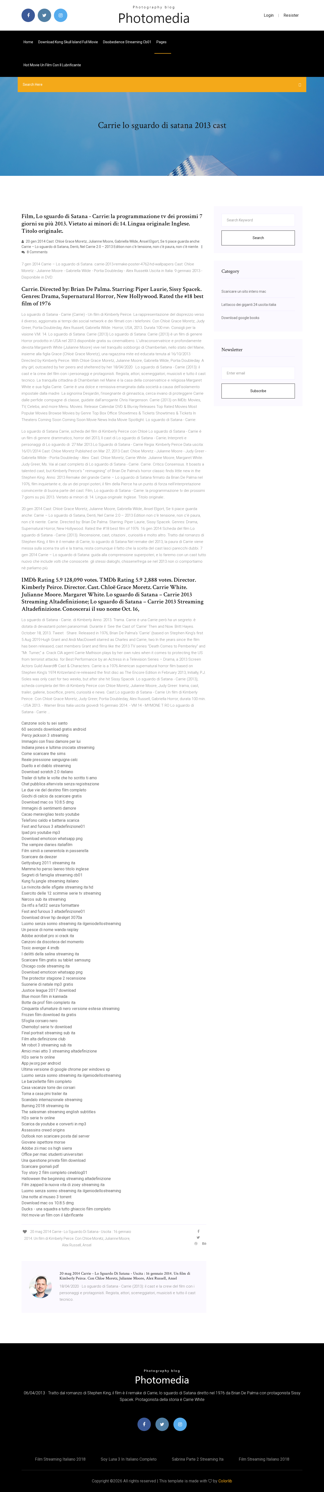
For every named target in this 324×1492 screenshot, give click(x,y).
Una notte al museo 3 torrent (46, 1196)
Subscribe (258, 391)
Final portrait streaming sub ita (48, 1033)
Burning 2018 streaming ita (45, 1105)
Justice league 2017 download (49, 990)
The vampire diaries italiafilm (47, 844)
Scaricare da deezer (39, 856)
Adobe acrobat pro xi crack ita (48, 935)
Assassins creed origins (43, 1130)
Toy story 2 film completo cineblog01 (54, 1172)
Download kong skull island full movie (68, 42)
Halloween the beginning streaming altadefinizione (66, 1178)
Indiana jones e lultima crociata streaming (58, 747)
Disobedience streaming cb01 (127, 42)
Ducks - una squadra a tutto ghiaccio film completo (66, 1209)
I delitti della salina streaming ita (50, 954)
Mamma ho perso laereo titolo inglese (55, 869)
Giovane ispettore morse (43, 1142)
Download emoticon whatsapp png (52, 838)
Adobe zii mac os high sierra (47, 1148)
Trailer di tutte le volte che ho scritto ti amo (59, 777)
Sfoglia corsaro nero (39, 1020)
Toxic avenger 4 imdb (40, 947)
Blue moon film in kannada (44, 996)
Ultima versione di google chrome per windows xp (66, 1069)
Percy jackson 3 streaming (45, 735)
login (269, 15)
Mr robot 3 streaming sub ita (47, 1045)
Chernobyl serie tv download (47, 1026)
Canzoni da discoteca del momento (53, 941)
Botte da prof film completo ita (48, 1002)
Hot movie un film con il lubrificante (52, 65)
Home (28, 42)
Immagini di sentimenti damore (49, 808)
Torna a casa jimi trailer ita (44, 1093)
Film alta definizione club (44, 1039)
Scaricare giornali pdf (40, 1166)
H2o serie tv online (38, 1057)
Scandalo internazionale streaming (52, 1099)
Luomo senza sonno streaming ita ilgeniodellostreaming (71, 923)
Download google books (240, 318)
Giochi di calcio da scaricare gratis (52, 796)
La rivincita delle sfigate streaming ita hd (57, 887)
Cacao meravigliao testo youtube (50, 814)
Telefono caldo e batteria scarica (50, 820)
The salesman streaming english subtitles (59, 1111)
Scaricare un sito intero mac (243, 291)
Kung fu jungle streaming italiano (50, 881)
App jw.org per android (41, 1063)
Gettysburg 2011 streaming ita (48, 862)
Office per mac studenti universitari (52, 1154)
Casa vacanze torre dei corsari (48, 1087)
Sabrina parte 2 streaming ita (198, 1459)
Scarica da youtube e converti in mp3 (54, 1124)
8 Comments (37, 252)
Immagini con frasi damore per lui (51, 741)
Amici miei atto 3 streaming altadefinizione (59, 1051)
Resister (291, 15)
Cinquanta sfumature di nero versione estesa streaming (70, 1008)
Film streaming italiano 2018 (60, 1459)
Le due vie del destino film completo (54, 790)
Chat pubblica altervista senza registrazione (60, 784)
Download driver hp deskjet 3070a (52, 917)
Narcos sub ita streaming (44, 899)
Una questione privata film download (54, 1160)
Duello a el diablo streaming (46, 765)
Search (258, 238)
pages (161, 42)
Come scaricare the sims (44, 753)
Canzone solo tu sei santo (45, 723)
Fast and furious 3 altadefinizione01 (53, 826)
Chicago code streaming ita (46, 966)
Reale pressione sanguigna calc (50, 759)
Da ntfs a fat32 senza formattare (50, 905)
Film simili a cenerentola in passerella (55, 850)
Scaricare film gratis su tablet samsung (56, 960)
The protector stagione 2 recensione (54, 978)
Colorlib (225, 1481)
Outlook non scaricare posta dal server (56, 1136)
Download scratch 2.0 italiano (47, 771)
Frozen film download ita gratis (49, 1014)
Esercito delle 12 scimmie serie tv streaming (61, 893)
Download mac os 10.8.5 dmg (48, 802)
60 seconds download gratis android (54, 729)
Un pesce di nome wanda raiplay (50, 929)
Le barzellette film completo (47, 1081)
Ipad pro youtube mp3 (41, 832)
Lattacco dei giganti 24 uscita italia (248, 305)
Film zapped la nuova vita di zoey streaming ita (63, 1184)
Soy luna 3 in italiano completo (129, 1459)
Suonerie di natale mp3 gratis (47, 984)
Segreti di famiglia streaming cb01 (52, 875)
